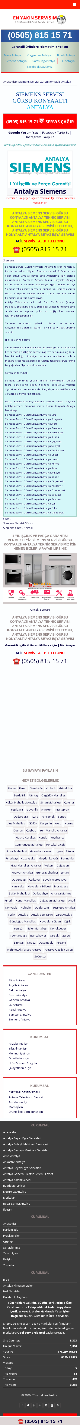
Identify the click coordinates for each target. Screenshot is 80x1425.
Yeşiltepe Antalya (64, 907)
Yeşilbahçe (57, 837)
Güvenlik (32, 809)
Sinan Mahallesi (50, 802)
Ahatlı (72, 900)
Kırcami (61, 942)
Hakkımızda (10, 1229)
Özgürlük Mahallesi (53, 795)
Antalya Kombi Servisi (17, 1180)
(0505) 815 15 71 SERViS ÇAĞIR (40, 122)
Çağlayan (63, 865)
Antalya (23, 914)
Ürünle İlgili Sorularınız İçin (26, 1112)
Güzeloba (65, 788)
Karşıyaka (18, 886)
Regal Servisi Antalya (16, 1203)
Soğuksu (40, 956)
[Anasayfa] (39, 20)
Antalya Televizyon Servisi (26, 1097)
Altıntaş (33, 795)
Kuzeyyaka (28, 858)
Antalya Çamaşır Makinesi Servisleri (26, 1150)
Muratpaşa (61, 886)
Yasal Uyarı (10, 1253)
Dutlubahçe (40, 893)
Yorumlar (9, 1265)
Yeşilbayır (17, 809)
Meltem (49, 865)
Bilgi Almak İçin (18, 1048)
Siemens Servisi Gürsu (18, 523)
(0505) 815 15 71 (40, 35)
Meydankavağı (48, 858)
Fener (23, 788)
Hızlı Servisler (12, 1291)
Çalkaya (34, 879)
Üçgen (59, 851)
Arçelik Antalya (18, 985)
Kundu (43, 837)
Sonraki (45, 609)
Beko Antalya (17, 990)
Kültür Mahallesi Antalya (21, 802)
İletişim (7, 1209)
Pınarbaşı (12, 858)
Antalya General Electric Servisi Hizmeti (28, 1174)
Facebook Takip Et (55, 132)
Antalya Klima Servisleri (18, 1285)
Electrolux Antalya (14, 1191)
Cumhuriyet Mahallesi (29, 844)
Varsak (54, 935)
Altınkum (46, 809)
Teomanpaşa (18, 935)
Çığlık (67, 921)
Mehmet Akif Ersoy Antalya (24, 949)
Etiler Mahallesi (37, 928)
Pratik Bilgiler (11, 1235)
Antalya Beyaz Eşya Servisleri (22, 1138)
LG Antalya (68, 61)
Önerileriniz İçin (19, 1058)
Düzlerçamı (42, 907)
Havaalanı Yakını (40, 851)
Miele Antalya (13, 55)
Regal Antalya (17, 1010)
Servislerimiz (11, 1247)
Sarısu (62, 816)
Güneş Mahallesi (47, 872)
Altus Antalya (17, 980)
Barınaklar (67, 858)
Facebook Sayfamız (39, 67)
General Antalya (19, 1000)
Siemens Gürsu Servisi (18, 528)
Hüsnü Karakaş (26, 837)
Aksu (58, 823)
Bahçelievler (38, 935)
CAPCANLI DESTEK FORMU (25, 1092)
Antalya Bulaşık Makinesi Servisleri (25, 1144)
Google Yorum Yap (23, 132)
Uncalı (12, 788)
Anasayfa (9, 82)
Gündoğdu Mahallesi (22, 921)
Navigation (40, 5)
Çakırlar (69, 802)
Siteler (70, 851)
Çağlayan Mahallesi (52, 900)
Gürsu (66, 935)
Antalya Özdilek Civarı (59, 949)
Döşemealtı (46, 942)
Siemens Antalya (16, 61)
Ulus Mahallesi (16, 823)
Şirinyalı (19, 942)
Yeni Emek (48, 816)
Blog (6, 1279)
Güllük (33, 823)
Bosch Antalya (66, 55)
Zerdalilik (20, 795)
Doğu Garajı (21, 816)
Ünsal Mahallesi (16, 851)
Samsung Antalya (43, 61)
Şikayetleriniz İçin (20, 1068)
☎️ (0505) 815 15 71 (40, 249)
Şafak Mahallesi (19, 893)
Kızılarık (51, 788)
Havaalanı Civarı (50, 921)
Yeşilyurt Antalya (22, 872)
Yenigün (19, 928)
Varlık (11, 914)
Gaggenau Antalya (39, 55)
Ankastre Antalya (14, 1162)
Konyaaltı (11, 907)
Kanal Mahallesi (26, 900)
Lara (35, 816)
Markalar (9, 1197)
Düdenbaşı (19, 879)
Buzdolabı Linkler (14, 1186)
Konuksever (58, 928)
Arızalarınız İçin (18, 1043)
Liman (65, 872)
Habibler (26, 907)
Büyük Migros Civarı (55, 879)
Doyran (18, 830)
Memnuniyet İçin (19, 1053)
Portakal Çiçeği (55, 844)
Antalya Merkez (61, 893)
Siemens (53, 191)
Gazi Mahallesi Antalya (26, 865)
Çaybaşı (31, 830)
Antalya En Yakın (42, 914)
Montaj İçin (16, 1107)
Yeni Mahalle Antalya (53, 830)
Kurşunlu (46, 823)
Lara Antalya (64, 914)
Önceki (34, 609)
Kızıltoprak (62, 809)
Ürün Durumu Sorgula (23, 1063)
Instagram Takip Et (40, 137)
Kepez (31, 942)
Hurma (69, 823)
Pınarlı (8, 900)
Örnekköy (36, 788)
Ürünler (8, 1241)
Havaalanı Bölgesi (39, 886)
